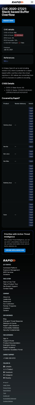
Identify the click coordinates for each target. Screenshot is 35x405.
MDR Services (8, 272)
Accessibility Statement (9, 398)
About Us (6, 297)
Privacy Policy (7, 388)
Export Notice (7, 390)
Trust (4, 393)
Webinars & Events (9, 323)
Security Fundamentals (11, 330)
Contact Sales (8, 288)
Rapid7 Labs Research (11, 325)
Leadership (7, 299)
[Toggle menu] (32, 2)
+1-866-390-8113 (9, 358)
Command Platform (10, 268)
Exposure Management (11, 270)
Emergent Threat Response (13, 321)
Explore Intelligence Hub (15, 250)
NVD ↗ (6, 61)
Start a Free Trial (9, 282)
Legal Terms (6, 385)
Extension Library (9, 345)
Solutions (6, 274)
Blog (4, 319)
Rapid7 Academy (9, 347)
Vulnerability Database (11, 328)
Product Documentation (11, 343)
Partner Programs (9, 306)
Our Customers (8, 304)
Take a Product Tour (10, 284)
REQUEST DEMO (8, 21)
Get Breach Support (10, 286)
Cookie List (6, 396)
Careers (6, 310)
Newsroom (7, 301)
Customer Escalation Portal (12, 350)
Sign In (5, 338)
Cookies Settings (8, 401)
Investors (6, 308)
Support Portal (8, 341)
